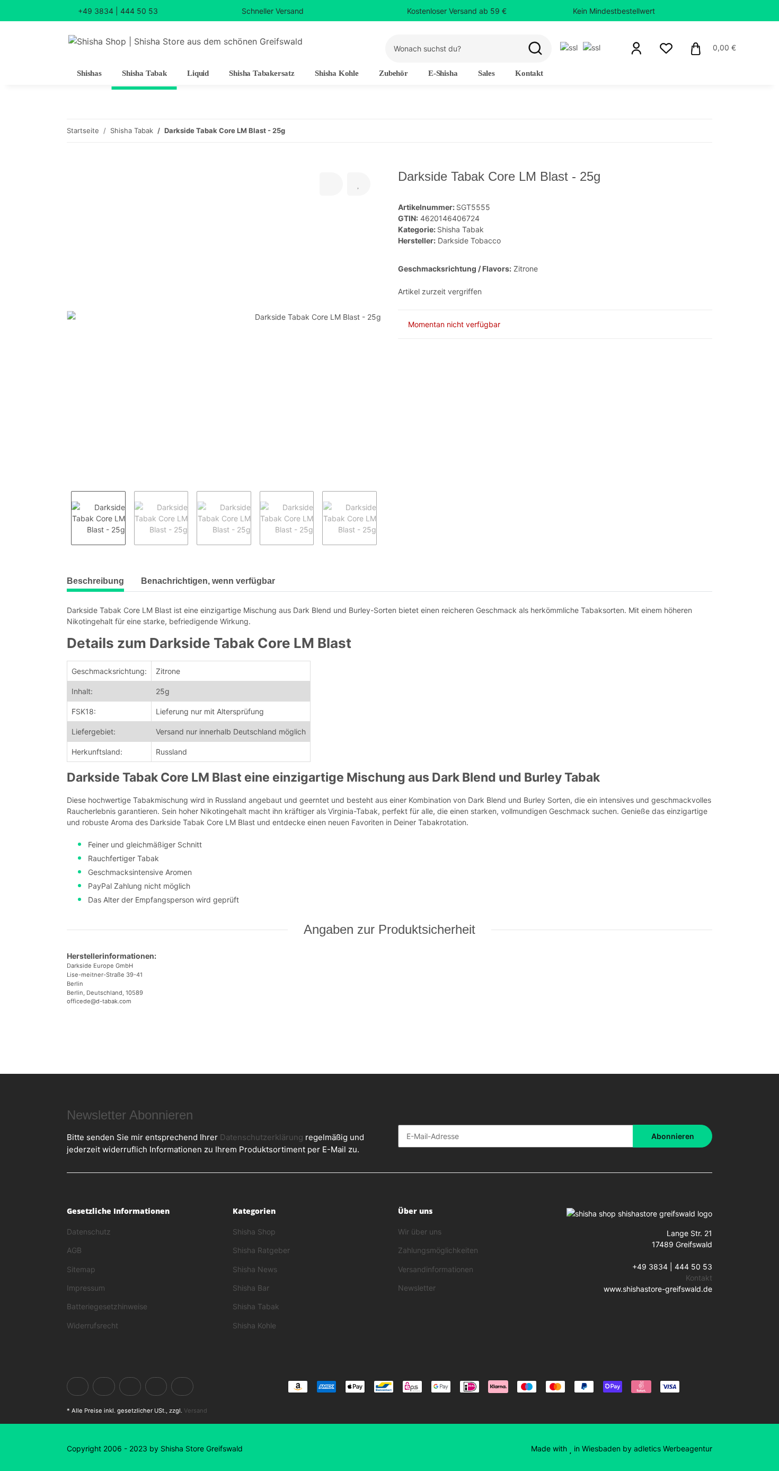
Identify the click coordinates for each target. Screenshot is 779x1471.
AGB (74, 1250)
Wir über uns (419, 1231)
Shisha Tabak (460, 229)
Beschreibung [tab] (95, 580)
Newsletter (417, 1287)
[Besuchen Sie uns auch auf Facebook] (77, 1386)
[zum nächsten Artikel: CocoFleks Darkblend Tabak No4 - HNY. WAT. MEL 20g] (700, 130)
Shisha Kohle (254, 1325)
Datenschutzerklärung (261, 1137)
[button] (636, 48)
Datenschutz (89, 1231)
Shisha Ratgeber (261, 1250)
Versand (195, 1410)
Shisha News (255, 1269)
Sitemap (81, 1269)
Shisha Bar (251, 1287)
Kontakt (529, 73)
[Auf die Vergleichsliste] (331, 184)
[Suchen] (535, 48)
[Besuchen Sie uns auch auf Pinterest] (156, 1386)
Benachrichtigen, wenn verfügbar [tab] (208, 580)
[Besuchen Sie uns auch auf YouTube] (130, 1386)
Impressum (86, 1287)
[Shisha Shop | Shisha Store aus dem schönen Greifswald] (185, 41)
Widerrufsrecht (92, 1325)
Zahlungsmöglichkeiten (438, 1250)
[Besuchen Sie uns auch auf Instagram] (182, 1386)
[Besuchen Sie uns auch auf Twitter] (103, 1386)
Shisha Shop (254, 1231)
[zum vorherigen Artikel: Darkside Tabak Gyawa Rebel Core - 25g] (678, 130)
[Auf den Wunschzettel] (358, 184)
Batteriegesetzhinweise (107, 1306)
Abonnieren (672, 1136)
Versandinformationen (435, 1269)
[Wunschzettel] (666, 48)
